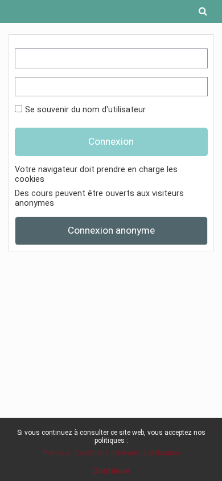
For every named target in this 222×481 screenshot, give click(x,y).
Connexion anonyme (111, 230)
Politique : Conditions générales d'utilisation (111, 453)
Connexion (111, 141)
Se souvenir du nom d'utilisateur (85, 110)
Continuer (111, 470)
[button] (202, 11)
